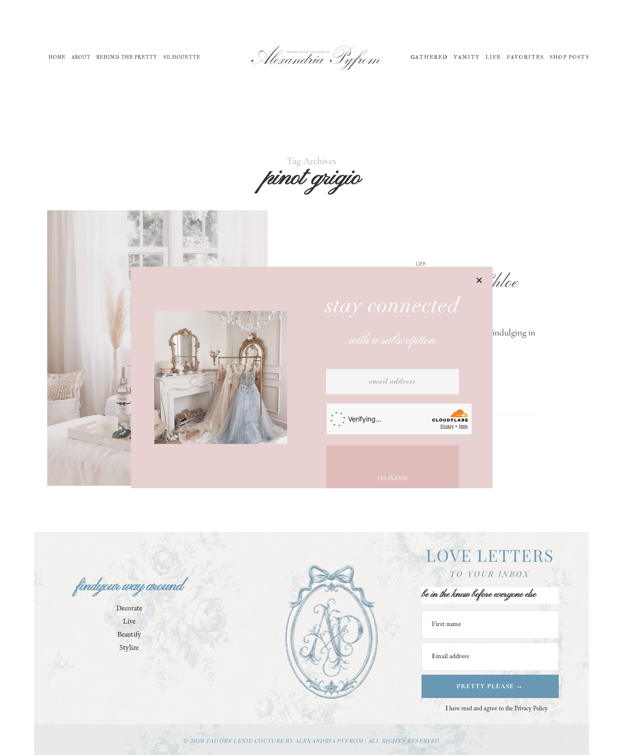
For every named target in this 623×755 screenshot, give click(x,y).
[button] (479, 280)
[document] (311, 377)
